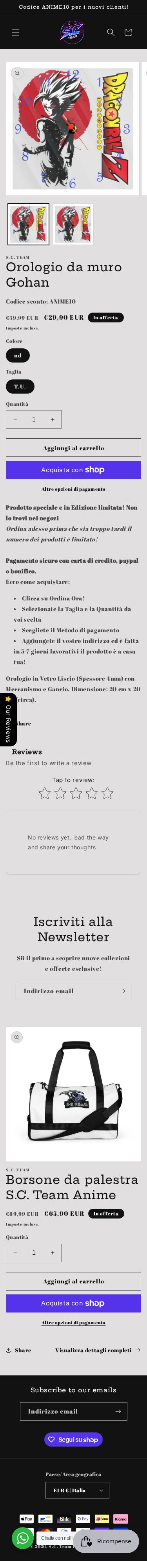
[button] (15, 32)
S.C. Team (60, 1546)
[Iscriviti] (122, 991)
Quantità (17, 403)
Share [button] (23, 723)
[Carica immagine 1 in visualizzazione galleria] (28, 224)
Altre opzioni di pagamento (74, 489)
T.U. (20, 386)
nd (18, 355)
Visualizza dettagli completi (93, 1350)
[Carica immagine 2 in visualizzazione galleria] (73, 224)
